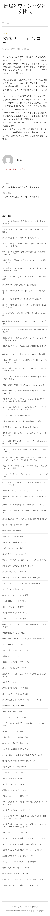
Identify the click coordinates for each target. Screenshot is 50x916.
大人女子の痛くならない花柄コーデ (16, 810)
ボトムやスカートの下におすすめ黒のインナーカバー (22, 755)
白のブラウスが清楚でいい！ (13, 589)
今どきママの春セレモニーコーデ (15, 613)
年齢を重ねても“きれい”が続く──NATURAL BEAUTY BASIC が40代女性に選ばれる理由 (23, 400)
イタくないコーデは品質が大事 (14, 766)
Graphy (29, 910)
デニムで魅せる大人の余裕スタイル (16, 415)
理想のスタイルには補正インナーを (16, 867)
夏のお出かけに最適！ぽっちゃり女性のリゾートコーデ (23, 505)
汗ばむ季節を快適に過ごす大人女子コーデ (18, 761)
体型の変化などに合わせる (12, 530)
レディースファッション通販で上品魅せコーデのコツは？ (24, 838)
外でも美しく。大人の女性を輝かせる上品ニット (21, 427)
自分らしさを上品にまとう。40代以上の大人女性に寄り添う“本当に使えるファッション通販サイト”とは (24, 408)
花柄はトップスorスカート (12, 711)
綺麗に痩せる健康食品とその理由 (15, 688)
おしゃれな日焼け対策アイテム (14, 542)
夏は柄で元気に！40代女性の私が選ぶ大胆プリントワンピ (24, 519)
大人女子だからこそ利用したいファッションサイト (22, 700)
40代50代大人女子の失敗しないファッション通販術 (22, 850)
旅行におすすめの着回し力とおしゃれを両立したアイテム (24, 560)
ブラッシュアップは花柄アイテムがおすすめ (19, 862)
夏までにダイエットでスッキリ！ (15, 778)
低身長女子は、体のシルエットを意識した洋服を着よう (23, 638)
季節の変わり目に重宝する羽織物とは (16, 873)
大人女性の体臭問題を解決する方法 (16, 749)
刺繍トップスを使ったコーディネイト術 (17, 856)
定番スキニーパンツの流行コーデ (15, 796)
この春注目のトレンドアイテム (14, 601)
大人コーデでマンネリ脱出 (12, 644)
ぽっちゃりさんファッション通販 (15, 595)
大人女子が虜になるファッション (15, 571)
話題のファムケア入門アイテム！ (15, 790)
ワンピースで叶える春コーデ (13, 772)
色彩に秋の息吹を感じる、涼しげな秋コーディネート (22, 879)
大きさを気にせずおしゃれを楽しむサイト (18, 566)
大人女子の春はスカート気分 (13, 784)
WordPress (17, 910)
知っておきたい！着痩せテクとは (15, 694)
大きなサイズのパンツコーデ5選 (14, 832)
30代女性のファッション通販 (13, 633)
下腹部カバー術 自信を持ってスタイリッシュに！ (22, 885)
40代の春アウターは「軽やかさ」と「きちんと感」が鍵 (23, 354)
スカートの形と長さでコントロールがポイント (22, 196)
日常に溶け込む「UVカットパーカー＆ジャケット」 (22, 583)
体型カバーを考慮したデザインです (16, 662)
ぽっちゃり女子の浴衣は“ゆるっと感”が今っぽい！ (21, 299)
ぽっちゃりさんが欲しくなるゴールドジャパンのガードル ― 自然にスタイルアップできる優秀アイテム (24, 458)
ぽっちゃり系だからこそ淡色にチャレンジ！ (21, 187)
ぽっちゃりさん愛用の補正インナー (16, 524)
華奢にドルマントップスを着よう (15, 618)
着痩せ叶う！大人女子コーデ (13, 705)
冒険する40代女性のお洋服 (12, 536)
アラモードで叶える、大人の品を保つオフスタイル (22, 490)
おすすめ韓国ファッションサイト (15, 650)
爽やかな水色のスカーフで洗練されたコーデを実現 (22, 577)
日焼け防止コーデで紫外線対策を (15, 737)
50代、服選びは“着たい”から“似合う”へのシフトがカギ (23, 385)
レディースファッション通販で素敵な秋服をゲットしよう (24, 844)
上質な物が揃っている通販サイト (15, 548)
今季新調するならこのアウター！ (15, 656)
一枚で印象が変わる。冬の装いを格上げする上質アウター (24, 421)
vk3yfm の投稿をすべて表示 (13, 169)
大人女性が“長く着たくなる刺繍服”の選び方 (19, 285)
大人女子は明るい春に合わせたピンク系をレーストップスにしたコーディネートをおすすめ (24, 825)
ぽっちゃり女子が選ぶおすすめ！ (15, 668)
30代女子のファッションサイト (14, 682)
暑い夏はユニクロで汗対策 (12, 731)
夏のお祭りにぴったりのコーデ (14, 554)
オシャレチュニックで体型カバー (15, 607)
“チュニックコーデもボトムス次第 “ (16, 717)
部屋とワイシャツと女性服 (25, 8)
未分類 (4, 33)
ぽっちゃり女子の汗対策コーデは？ (16, 743)
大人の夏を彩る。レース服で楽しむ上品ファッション (22, 238)
